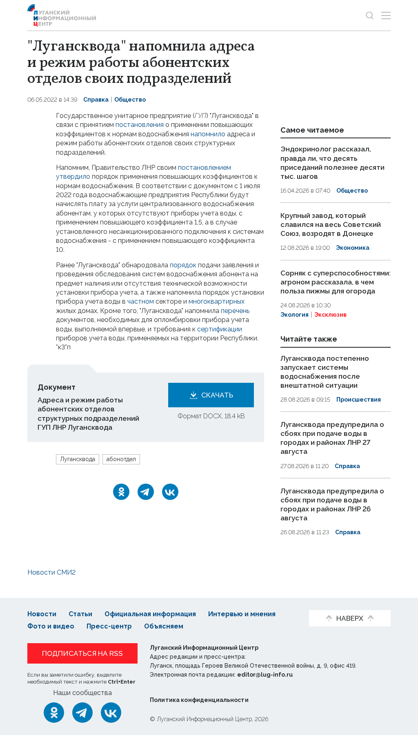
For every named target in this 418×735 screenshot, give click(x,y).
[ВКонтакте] (170, 492)
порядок (183, 265)
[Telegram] (146, 492)
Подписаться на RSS (82, 653)
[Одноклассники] (121, 492)
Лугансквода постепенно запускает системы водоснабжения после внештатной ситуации (324, 371)
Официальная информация (150, 614)
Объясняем (163, 626)
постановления (140, 125)
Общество (130, 99)
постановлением (204, 167)
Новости (41, 614)
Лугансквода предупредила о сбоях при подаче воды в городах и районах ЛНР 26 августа (332, 504)
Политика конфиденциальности (199, 700)
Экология (294, 314)
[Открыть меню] (386, 15)
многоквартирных (217, 301)
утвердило (73, 176)
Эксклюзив (330, 314)
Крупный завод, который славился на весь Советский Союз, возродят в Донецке (330, 224)
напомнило (208, 134)
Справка (96, 99)
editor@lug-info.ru (265, 674)
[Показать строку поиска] (369, 15)
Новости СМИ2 (51, 572)
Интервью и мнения (242, 614)
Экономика (352, 247)
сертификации (219, 329)
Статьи (80, 614)
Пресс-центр (109, 626)
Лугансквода (77, 459)
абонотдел (121, 459)
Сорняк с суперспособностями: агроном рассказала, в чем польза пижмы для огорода (335, 282)
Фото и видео (50, 626)
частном (140, 301)
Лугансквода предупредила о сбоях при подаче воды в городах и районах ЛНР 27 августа (332, 437)
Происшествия (358, 399)
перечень (235, 311)
